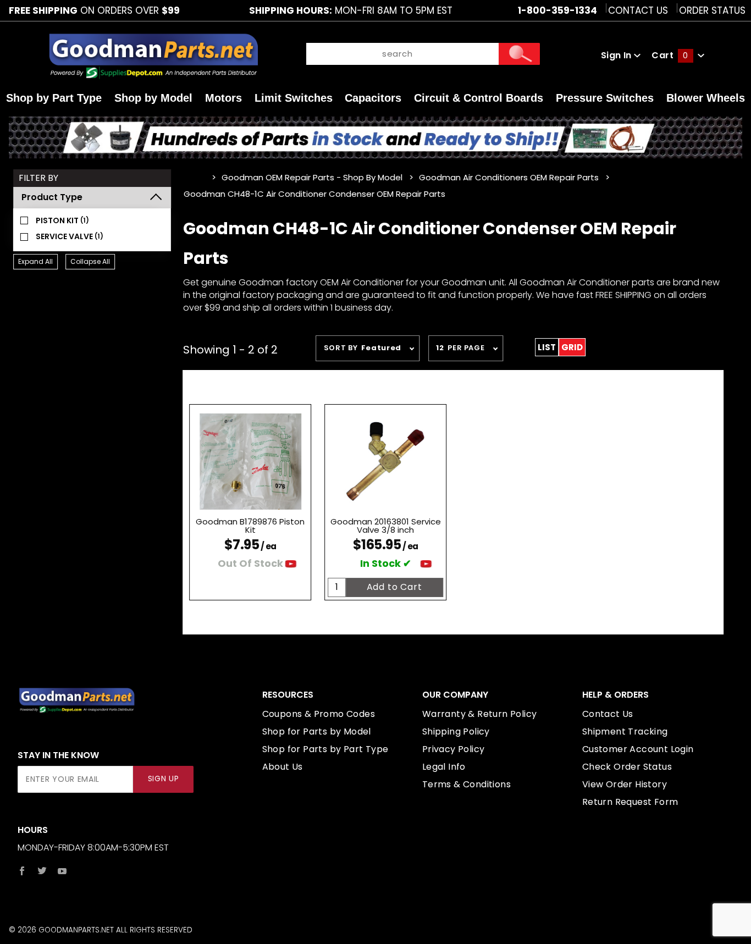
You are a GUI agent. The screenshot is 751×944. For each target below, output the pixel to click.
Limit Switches (294, 98)
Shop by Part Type (54, 98)
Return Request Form (630, 802)
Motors (223, 98)
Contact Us (638, 10)
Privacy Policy (453, 749)
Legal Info (444, 766)
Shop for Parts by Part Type (325, 749)
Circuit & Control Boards (478, 98)
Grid (572, 347)
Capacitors (373, 98)
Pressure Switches (605, 98)
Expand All (35, 261)
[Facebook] (22, 870)
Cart (669, 55)
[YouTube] (62, 870)
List (547, 347)
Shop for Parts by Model (316, 731)
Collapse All (90, 261)
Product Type (51, 197)
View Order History (624, 784)
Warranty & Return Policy (479, 714)
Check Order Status (627, 766)
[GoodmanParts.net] (152, 55)
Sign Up (163, 779)
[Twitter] (42, 870)
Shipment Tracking (625, 731)
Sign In (617, 55)
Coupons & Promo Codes (318, 714)
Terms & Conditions (466, 784)
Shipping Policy (456, 731)
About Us (282, 766)
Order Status (712, 10)
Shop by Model (153, 98)
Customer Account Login (638, 749)
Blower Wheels (705, 98)
